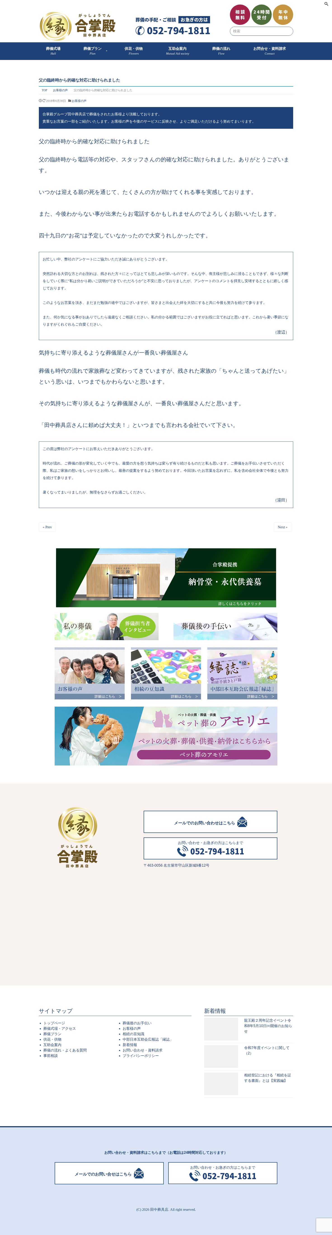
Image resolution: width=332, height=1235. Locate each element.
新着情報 (130, 1045)
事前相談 (50, 1056)
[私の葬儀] (107, 626)
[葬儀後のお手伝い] (225, 626)
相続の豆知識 (133, 1034)
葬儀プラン (52, 1034)
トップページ (54, 1023)
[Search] (326, 4)
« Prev (47, 527)
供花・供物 (52, 1039)
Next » (283, 527)
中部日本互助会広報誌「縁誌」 (148, 1039)
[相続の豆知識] (166, 673)
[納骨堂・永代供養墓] (166, 577)
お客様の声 (79, 101)
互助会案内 (52, 1045)
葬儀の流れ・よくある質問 (65, 1050)
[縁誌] (242, 673)
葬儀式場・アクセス (59, 1028)
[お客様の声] (90, 673)
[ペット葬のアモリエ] (166, 736)
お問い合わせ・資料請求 (142, 1050)
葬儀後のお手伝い (137, 1023)
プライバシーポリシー (141, 1056)
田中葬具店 (159, 1209)
